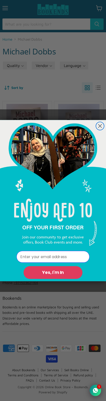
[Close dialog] (100, 126)
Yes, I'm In (53, 272)
